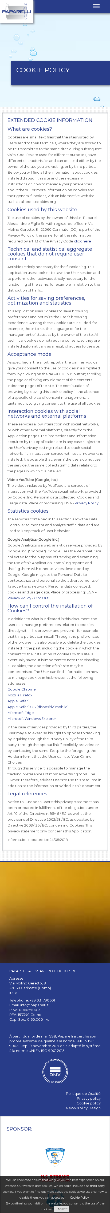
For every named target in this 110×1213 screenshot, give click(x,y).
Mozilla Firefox (19, 695)
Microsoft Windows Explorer (31, 718)
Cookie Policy (79, 1197)
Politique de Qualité (83, 1093)
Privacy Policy (87, 503)
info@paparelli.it (34, 1005)
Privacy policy (89, 1098)
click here (82, 241)
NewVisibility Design (83, 1108)
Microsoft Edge (20, 713)
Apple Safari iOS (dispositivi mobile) (38, 707)
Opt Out (41, 598)
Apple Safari (18, 701)
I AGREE (62, 1209)
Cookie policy (89, 1103)
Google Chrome (21, 689)
